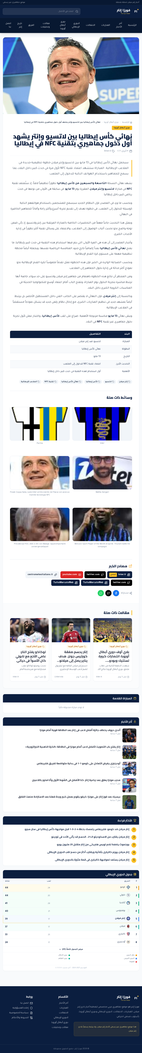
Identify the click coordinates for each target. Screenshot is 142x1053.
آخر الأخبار (119, 25)
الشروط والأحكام (20, 1018)
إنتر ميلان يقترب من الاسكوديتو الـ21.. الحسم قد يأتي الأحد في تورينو (90, 837)
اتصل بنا (8, 25)
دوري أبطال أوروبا (62, 25)
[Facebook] (116, 593)
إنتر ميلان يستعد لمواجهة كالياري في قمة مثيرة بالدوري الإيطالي (92, 859)
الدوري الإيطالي (76, 25)
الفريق (31, 25)
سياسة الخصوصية (19, 1013)
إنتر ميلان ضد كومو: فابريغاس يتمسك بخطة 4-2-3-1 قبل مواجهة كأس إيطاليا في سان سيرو (77, 829)
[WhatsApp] (101, 593)
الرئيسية (132, 25)
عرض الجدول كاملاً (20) (72, 949)
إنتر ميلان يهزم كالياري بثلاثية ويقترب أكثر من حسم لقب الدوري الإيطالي (88, 852)
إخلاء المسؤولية (21, 1008)
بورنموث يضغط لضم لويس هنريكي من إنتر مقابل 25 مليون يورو (93, 844)
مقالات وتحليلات (45, 25)
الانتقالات (90, 25)
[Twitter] (108, 593)
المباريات (105, 25)
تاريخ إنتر (19, 25)
